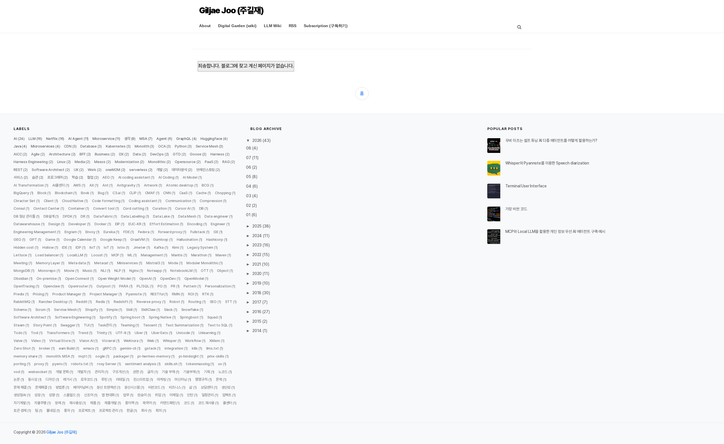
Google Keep (111, 239)
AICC (18, 154)
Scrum (40, 309)
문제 (219, 379)
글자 (150, 372)
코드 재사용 (206, 403)
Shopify (91, 309)
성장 (38, 395)
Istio (121, 247)
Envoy (90, 232)
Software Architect (48, 170)
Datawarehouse (27, 224)
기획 (207, 372)
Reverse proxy (149, 302)
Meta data (77, 263)
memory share (26, 356)
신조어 (88, 395)
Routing (194, 302)
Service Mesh (207, 146)
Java (17, 146)
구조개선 (118, 372)
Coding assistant (143, 201)
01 (248, 215)
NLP (117, 270)
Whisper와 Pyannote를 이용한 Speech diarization (547, 163)
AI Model (190, 177)
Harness (217, 154)
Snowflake (190, 309)
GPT (33, 239)
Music (87, 270)
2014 (257, 330)
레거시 (67, 379)
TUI (87, 325)
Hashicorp (214, 239)
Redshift (121, 302)
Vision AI (86, 341)
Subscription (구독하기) (326, 25)
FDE (126, 232)
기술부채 (189, 372)
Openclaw (51, 286)
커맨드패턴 (167, 403)
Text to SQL (218, 325)
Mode (173, 263)
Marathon (199, 255)
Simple (112, 309)
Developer (77, 224)
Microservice (103, 139)
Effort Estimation (164, 224)
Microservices (43, 146)
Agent (161, 139)
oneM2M (112, 170)
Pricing (38, 294)
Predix (19, 294)
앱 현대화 (108, 395)
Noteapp (154, 270)
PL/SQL (143, 286)
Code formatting (106, 201)
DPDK (67, 216)
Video (36, 341)
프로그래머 (55, 177)
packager (121, 356)
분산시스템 (132, 387)
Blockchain (63, 193)
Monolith (142, 146)
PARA (123, 286)
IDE (64, 247)
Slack (168, 309)
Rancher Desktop (53, 302)
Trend (83, 333)
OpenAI (145, 278)
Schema (20, 309)
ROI (191, 294)
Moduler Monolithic (202, 263)
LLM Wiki (272, 25)
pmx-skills (215, 356)
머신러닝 (180, 379)
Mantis (177, 255)
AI (15, 139)
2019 (257, 283)
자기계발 (20, 403)
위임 (158, 395)
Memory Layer (48, 263)
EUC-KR (134, 224)
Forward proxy (170, 232)
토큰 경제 (20, 410)
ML (130, 255)
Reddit (81, 302)
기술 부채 (168, 372)
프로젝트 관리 (108, 410)
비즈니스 (175, 387)
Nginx (134, 270)
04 (249, 186)
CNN (167, 193)
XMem (214, 341)
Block (41, 193)
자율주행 (40, 403)
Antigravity (126, 185)
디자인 (50, 379)
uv (220, 364)
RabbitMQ (22, 302)
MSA (143, 139)
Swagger (68, 325)
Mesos (99, 162)
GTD (177, 154)
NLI (103, 270)
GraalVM (137, 239)
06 (249, 167)
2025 (257, 226)
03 (249, 196)
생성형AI (20, 395)
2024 (257, 235)
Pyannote (134, 294)
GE (216, 232)
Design (54, 224)
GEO (17, 239)
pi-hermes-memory (153, 356)
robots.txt (80, 364)
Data (137, 154)
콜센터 (227, 403)
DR (83, 216)
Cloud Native (72, 201)
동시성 (32, 379)
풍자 (67, 410)
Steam (19, 325)
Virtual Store (60, 341)
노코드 (223, 372)
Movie (69, 270)
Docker (100, 224)
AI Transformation (29, 185)
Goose (195, 154)
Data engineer (216, 216)
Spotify (106, 317)
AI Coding (166, 177)
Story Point (42, 325)
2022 (257, 254)
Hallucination (187, 239)
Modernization (127, 162)
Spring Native (160, 317)
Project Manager (104, 294)
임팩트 (227, 395)
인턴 (190, 395)
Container (76, 208)
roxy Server (107, 364)
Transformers (58, 333)
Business (102, 154)
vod (17, 372)
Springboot (189, 317)
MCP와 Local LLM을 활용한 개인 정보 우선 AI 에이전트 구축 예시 (555, 231)
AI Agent (75, 139)
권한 (136, 372)
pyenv (57, 364)
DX (121, 154)
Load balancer (47, 255)
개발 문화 (62, 372)
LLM (32, 139)
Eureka (109, 232)
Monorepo (47, 270)
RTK (205, 294)
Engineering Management (35, 232)
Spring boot (130, 317)
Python (181, 146)
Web (151, 341)
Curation (159, 208)
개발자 (82, 372)
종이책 (129, 403)
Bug (101, 193)
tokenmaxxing (198, 364)
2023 (257, 245)
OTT (205, 270)
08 (249, 148)
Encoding (194, 224)
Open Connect (77, 278)
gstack (150, 348)
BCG (205, 185)
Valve (18, 341)
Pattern (190, 286)
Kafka (159, 247)
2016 (257, 311)
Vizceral (108, 341)
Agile (35, 154)
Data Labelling (133, 216)
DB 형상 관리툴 (24, 216)
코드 (187, 403)
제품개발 (110, 403)
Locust (97, 255)
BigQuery (21, 193)
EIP (117, 224)
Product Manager (66, 294)
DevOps (157, 154)
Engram (70, 232)
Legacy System (200, 247)
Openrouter (78, 286)
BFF (82, 154)
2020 (257, 273)
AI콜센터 (58, 185)
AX (91, 185)
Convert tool (104, 208)
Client (49, 201)
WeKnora (131, 341)
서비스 (18, 177)
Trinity (101, 333)
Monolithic (156, 162)
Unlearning (207, 333)
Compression (211, 201)
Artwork (151, 185)
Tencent (150, 325)
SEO (213, 302)
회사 (144, 410)
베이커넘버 (81, 387)
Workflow (193, 341)
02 (249, 205)
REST (18, 170)
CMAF (150, 193)
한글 (130, 410)
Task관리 (105, 325)
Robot (174, 302)
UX (76, 170)
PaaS (209, 162)
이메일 (174, 395)
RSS (293, 25)
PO (160, 286)
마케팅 (161, 379)
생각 (127, 139)
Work (92, 170)
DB (201, 208)
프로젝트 (84, 410)
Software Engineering (73, 317)
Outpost (103, 286)
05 (249, 176)
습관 (35, 177)
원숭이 (142, 395)
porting (20, 364)
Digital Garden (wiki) (237, 25)
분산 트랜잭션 (106, 387)
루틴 (104, 379)
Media (80, 162)
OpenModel (194, 278)
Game (50, 239)
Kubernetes (116, 146)
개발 (159, 170)
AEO (106, 177)
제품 (93, 403)
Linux (61, 162)
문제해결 (41, 387)
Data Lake (161, 216)
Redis (100, 302)
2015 (257, 321)
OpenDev (168, 278)
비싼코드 (154, 387)
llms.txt (212, 348)
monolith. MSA (58, 356)
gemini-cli (128, 348)
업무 (126, 395)
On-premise (46, 278)
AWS (77, 185)
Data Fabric (103, 216)
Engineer (218, 224)
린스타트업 (141, 379)
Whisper (170, 341)
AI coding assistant (134, 177)
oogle (100, 356)
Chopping (223, 193)
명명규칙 (201, 379)
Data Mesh (187, 216)
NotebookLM (181, 270)
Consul (19, 208)
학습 (75, 177)
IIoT (92, 247)
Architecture (59, 154)
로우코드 (87, 379)
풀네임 (51, 410)
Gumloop (160, 239)
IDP (78, 247)
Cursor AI (183, 208)
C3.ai (117, 193)
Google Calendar (78, 239)
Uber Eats (159, 333)
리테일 (120, 379)
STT (228, 302)
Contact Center (46, 208)
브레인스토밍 (205, 170)
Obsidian (21, 278)
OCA (162, 146)
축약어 (147, 403)
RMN (176, 294)
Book (85, 193)
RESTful (157, 294)
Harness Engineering (31, 162)
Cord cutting (133, 208)
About (205, 25)
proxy (39, 364)
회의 (159, 410)
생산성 (226, 387)
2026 (257, 140)
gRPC (107, 348)
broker (44, 348)
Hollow (48, 247)
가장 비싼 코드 (516, 209)
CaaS (183, 193)
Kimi (175, 247)
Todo (18, 333)
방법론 (60, 387)
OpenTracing (24, 286)
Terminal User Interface (526, 186)
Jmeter (139, 247)
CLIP (133, 193)
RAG (226, 162)
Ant (105, 185)
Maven (221, 255)
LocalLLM (75, 255)
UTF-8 (121, 333)
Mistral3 (153, 263)
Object (223, 270)
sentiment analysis (140, 364)
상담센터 (207, 387)
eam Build (67, 348)
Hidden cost (24, 247)
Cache (201, 193)
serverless (138, 170)
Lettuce (20, 255)
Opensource (185, 162)
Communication (178, 201)
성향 (52, 395)
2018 (257, 293)
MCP (115, 255)
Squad (212, 317)
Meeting (21, 263)
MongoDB (22, 270)
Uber (139, 333)
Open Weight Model (114, 278)
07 (249, 157)
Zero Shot (22, 348)
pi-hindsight (189, 356)
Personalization (218, 286)
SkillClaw (148, 309)
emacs (88, 348)
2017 (257, 302)
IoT (106, 247)
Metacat (101, 263)
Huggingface (211, 139)
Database (88, 146)
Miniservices (127, 263)
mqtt (82, 356)
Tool (34, 333)
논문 (17, 379)
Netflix (52, 139)
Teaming (127, 325)
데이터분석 (179, 170)
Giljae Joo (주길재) (231, 10)
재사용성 (75, 403)
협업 (90, 177)
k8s (195, 348)
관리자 (99, 372)
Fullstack (197, 232)
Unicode (183, 333)
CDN (68, 146)
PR (173, 286)
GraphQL (183, 139)
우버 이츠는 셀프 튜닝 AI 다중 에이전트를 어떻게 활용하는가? (551, 140)
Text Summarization (182, 325)
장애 (58, 403)
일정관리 (208, 395)
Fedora (144, 232)
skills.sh (171, 364)
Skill (129, 309)
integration (174, 348)
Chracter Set (24, 201)
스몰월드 (69, 395)
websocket (38, 372)
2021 (257, 264)
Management (152, 255)
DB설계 (49, 216)
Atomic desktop (179, 185)
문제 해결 (20, 387)
